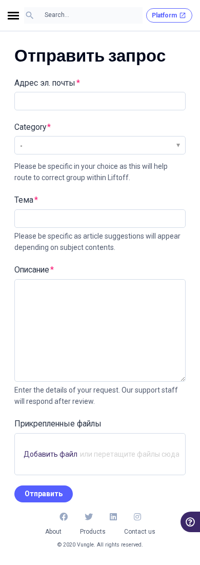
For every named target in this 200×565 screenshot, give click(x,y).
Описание (31, 270)
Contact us (139, 531)
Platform (164, 15)
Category (30, 127)
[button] (16, 16)
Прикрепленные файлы (58, 423)
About (53, 531)
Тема (23, 200)
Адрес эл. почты (44, 83)
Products (93, 531)
